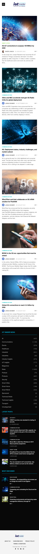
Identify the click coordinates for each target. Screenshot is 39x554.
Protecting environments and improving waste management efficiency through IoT (23, 500)
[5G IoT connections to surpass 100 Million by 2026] (19, 28)
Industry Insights (7, 359)
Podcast (4, 372)
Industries (5, 355)
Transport (5, 403)
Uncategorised (6, 407)
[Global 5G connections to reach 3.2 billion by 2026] (19, 287)
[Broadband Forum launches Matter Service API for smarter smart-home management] (5, 452)
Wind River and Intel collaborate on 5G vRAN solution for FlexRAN (18, 200)
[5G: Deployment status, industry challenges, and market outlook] (19, 132)
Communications (7, 95)
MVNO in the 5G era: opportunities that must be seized (19, 254)
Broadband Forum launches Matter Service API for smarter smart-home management (22, 453)
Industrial (5, 352)
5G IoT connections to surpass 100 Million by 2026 (18, 47)
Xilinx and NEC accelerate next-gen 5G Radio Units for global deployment (18, 98)
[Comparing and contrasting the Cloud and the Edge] (5, 489)
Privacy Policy (29, 541)
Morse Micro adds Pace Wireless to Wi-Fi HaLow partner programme (22, 443)
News (4, 369)
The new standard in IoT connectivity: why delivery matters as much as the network (22, 463)
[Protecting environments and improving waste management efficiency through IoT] (5, 499)
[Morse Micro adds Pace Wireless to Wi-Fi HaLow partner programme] (5, 442)
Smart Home (6, 386)
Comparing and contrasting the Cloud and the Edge (23, 490)
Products (5, 376)
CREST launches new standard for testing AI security (23, 421)
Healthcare (5, 348)
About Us (7, 541)
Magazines (5, 365)
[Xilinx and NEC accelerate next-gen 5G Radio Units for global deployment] (19, 80)
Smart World (6, 389)
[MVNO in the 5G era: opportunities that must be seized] (19, 235)
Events (4, 345)
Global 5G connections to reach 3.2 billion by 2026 (18, 306)
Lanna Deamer (10, 103)
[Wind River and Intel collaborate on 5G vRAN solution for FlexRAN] (19, 182)
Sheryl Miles (9, 51)
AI (2, 338)
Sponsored (5, 393)
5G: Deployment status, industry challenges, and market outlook (19, 150)
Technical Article (7, 396)
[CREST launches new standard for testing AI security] (5, 420)
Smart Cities (6, 43)
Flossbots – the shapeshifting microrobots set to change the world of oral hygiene (23, 480)
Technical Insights (7, 400)
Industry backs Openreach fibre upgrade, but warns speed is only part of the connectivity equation (23, 432)
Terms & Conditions (19, 543)
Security (4, 379)
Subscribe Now (18, 541)
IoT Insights (5, 362)
